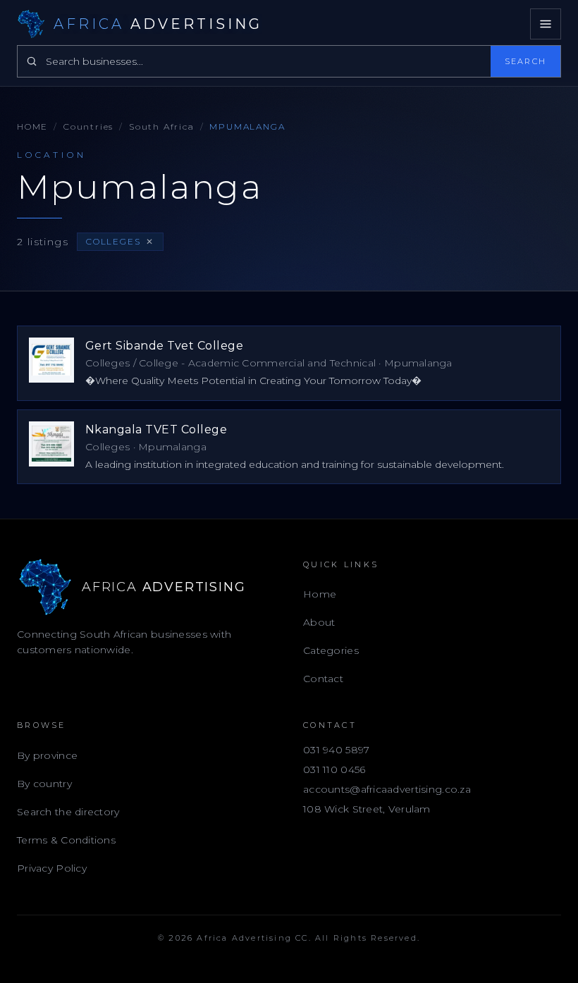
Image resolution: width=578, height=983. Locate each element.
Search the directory (68, 811)
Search (525, 61)
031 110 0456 (334, 769)
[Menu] (545, 23)
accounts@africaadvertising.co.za (387, 789)
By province (47, 755)
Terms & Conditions (66, 840)
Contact (323, 678)
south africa (162, 126)
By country (44, 783)
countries (88, 126)
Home (32, 126)
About (319, 622)
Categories (331, 650)
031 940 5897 (336, 749)
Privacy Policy (52, 868)
